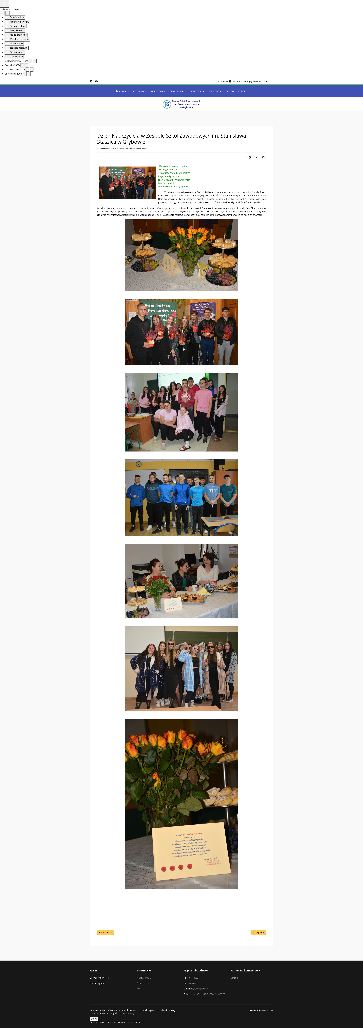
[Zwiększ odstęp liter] (29, 74)
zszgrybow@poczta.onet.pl (259, 81)
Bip (138, 988)
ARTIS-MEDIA (266, 1010)
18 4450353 (222, 81)
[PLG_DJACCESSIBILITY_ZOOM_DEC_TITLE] (30, 61)
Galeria (230, 91)
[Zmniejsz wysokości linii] (27, 69)
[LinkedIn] (263, 157)
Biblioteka (195, 91)
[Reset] (2, 13)
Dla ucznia (157, 91)
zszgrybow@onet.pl (199, 988)
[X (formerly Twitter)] (256, 157)
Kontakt (243, 91)
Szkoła (122, 91)
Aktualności (140, 91)
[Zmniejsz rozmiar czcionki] (22, 65)
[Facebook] (91, 81)
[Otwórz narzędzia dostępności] (4, 4)
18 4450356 (236, 81)
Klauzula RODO (144, 977)
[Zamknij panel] (7, 13)
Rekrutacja (214, 91)
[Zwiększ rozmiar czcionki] (26, 65)
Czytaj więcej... (128, 1013)
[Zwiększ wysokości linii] (31, 69)
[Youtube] (96, 81)
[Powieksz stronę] (35, 61)
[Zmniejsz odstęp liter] (25, 74)
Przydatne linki (143, 983)
